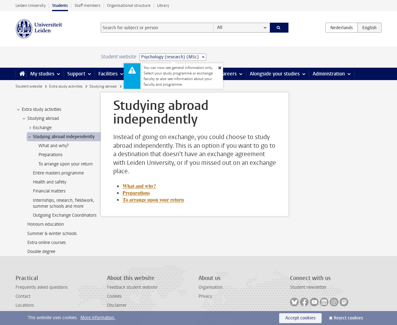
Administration (329, 73)
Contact (23, 296)
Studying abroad (103, 86)
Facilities (108, 73)
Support (76, 73)
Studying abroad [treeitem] (43, 118)
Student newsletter (308, 287)
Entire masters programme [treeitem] (58, 173)
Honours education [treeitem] (45, 224)
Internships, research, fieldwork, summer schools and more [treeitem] (63, 203)
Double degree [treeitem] (41, 252)
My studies (42, 73)
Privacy (205, 296)
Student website (29, 86)
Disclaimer (117, 305)
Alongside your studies (275, 73)
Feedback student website (132, 287)
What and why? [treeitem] (53, 146)
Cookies (114, 296)
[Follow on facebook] (304, 302)
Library (163, 5)
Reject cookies (348, 318)
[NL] (341, 28)
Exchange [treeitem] (42, 128)
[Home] (21, 74)
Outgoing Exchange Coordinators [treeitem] (64, 215)
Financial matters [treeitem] (49, 191)
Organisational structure (128, 5)
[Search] (279, 28)
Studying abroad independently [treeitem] (64, 137)
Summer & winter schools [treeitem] (52, 234)
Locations (25, 305)
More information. (97, 318)
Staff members (87, 5)
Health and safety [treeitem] (49, 182)
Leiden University (31, 5)
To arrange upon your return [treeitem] (65, 164)
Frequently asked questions (42, 287)
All (219, 27)
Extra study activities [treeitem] (41, 109)
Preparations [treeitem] (50, 155)
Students (60, 5)
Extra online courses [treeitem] (46, 243)
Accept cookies (300, 318)
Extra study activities (66, 86)
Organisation (210, 287)
